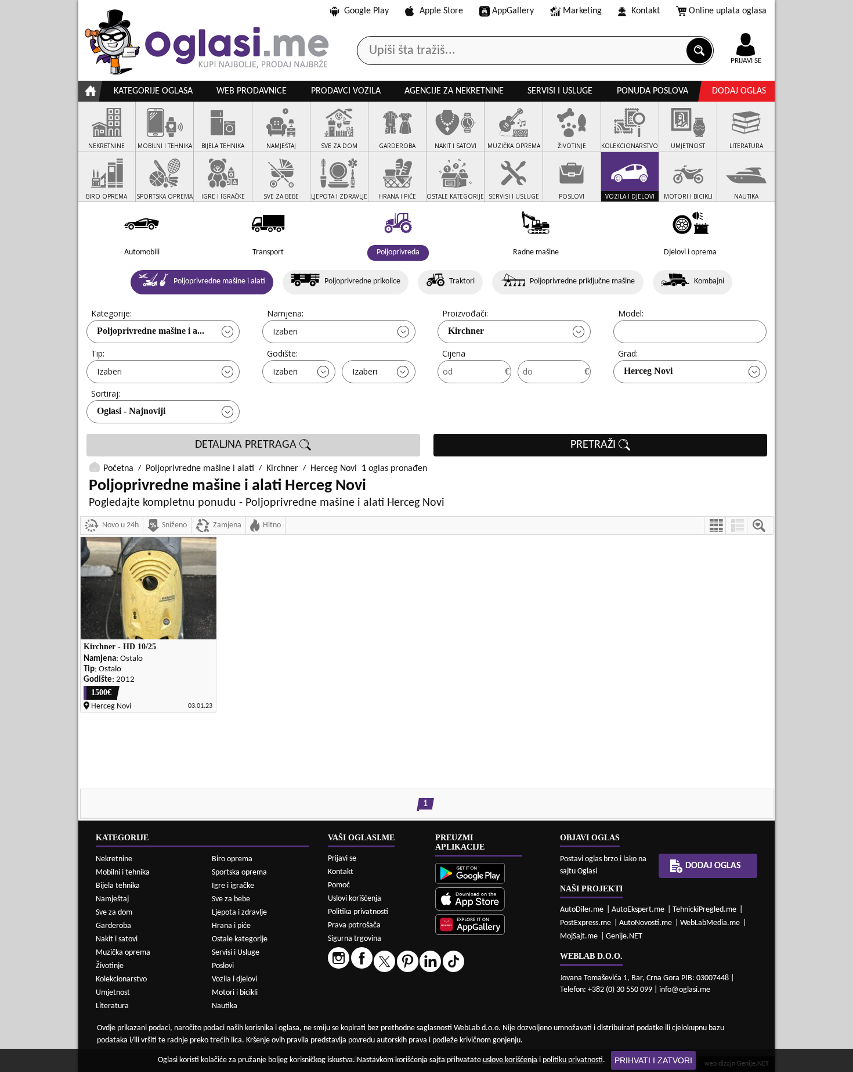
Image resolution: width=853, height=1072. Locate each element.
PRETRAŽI (594, 445)
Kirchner (466, 331)
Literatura (112, 1006)
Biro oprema (232, 859)
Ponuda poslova (652, 91)
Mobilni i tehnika (123, 872)
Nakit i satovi (117, 939)
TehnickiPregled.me (704, 909)
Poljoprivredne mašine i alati (200, 468)
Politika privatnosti (358, 912)
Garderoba (113, 926)
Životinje (110, 966)
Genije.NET (624, 936)
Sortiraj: (105, 393)
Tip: (97, 353)
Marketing (582, 11)
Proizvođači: (465, 313)
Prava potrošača (354, 925)
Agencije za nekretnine (454, 91)
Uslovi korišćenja (354, 898)
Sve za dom (114, 912)
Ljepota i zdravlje (239, 912)
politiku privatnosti (573, 1060)
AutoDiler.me (581, 909)
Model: (631, 313)
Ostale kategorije (240, 939)
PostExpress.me (585, 923)
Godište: (282, 353)
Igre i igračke (233, 886)
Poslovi (223, 966)
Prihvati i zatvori (653, 1060)
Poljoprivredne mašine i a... (150, 331)
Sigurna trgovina (354, 938)
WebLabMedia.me (710, 923)
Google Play (366, 11)
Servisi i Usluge (235, 952)
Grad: (628, 353)
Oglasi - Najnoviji (131, 411)
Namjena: (285, 313)
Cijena (453, 353)
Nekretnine (114, 859)
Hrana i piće (231, 926)
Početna (118, 468)
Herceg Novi (648, 371)
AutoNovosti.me (645, 923)
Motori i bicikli (235, 992)
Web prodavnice (251, 91)
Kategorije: (111, 313)
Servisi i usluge (559, 91)
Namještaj (112, 899)
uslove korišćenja (510, 1060)
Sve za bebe (231, 899)
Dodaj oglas (739, 91)
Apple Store (441, 11)
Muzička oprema (123, 952)
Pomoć (339, 885)
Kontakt (645, 11)
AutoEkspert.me (638, 909)
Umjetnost (113, 992)
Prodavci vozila (346, 91)
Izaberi (285, 331)
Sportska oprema (239, 872)
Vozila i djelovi (234, 979)
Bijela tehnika (118, 886)
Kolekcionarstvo (121, 979)
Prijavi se (342, 858)
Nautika (224, 1006)
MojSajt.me (579, 936)
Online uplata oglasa (728, 11)
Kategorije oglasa (153, 91)
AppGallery (513, 11)
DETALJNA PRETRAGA (247, 445)
